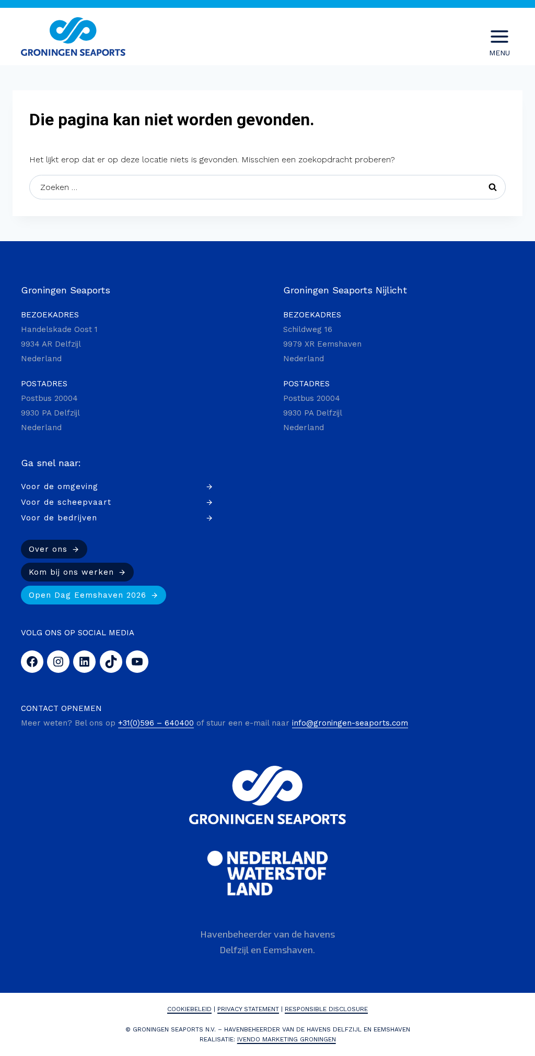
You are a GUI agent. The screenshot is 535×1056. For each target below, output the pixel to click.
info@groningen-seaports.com (350, 723)
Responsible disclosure (326, 1009)
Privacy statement (248, 1009)
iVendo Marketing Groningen (286, 1039)
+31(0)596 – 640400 (156, 723)
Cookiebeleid (189, 1009)
